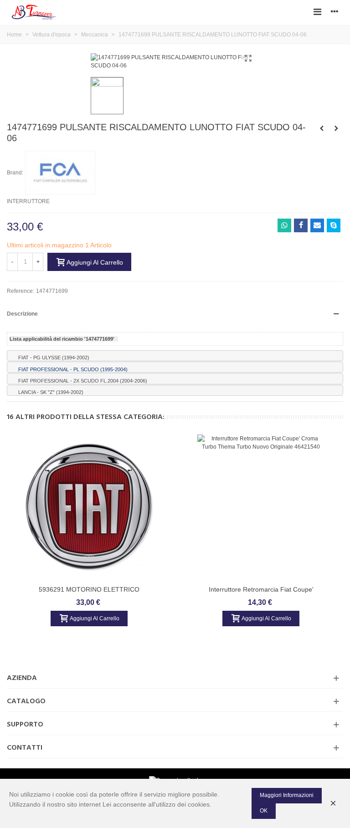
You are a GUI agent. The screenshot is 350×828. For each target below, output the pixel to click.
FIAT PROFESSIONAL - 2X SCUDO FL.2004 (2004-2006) (82, 380)
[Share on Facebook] (301, 225)
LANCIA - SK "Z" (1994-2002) (50, 392)
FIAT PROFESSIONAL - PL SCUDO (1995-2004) (73, 369)
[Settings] (334, 11)
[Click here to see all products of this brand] (60, 172)
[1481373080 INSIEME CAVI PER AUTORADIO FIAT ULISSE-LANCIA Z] (336, 128)
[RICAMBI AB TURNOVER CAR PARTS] (34, 11)
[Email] (317, 225)
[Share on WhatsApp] (284, 225)
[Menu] (317, 11)
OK (264, 811)
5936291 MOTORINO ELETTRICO (89, 589)
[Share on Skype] (333, 225)
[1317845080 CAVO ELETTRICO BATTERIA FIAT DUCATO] (322, 128)
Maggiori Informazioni (287, 795)
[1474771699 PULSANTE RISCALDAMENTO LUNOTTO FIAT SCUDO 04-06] (248, 58)
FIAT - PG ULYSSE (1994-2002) (53, 357)
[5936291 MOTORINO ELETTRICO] (89, 507)
